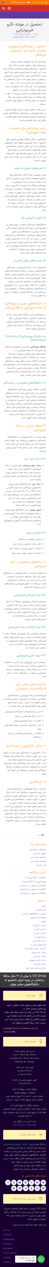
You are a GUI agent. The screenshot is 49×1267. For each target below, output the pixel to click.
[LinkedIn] (25, 1182)
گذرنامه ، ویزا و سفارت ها (35, 948)
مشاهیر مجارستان (38, 857)
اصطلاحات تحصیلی (38, 917)
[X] (31, 1182)
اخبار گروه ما (41, 909)
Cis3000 (6, 1230)
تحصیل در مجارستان (28, 885)
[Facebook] (2, 2)
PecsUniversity (10, 1253)
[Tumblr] (31, 1188)
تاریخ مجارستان (39, 853)
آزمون (43, 906)
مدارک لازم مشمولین (37, 960)
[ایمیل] (43, 1182)
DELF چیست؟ (31, 877)
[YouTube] (19, 1182)
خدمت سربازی (40, 933)
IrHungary (7, 1244)
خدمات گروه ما (40, 929)
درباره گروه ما (40, 937)
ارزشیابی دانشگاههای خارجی (34, 913)
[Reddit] (19, 1188)
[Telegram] (14, 1188)
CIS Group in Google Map (24, 1125)
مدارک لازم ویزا (40, 964)
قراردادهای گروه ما (38, 944)
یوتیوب (32, 1144)
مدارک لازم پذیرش (38, 952)
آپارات (24, 1144)
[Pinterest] (43, 1188)
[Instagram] (8, 1182)
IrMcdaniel (8, 1248)
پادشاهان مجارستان (37, 849)
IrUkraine (7, 1257)
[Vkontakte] (37, 1188)
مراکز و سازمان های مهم (36, 968)
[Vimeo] (14, 1182)
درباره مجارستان (39, 940)
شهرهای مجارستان (38, 861)
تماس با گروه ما (39, 925)
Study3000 (7, 1234)
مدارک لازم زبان (39, 956)
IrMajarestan (8, 1239)
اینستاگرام (9, 1144)
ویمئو (18, 1144)
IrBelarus (7, 1262)
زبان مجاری (41, 865)
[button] (9, 8)
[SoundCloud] (25, 1188)
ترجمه (43, 921)
